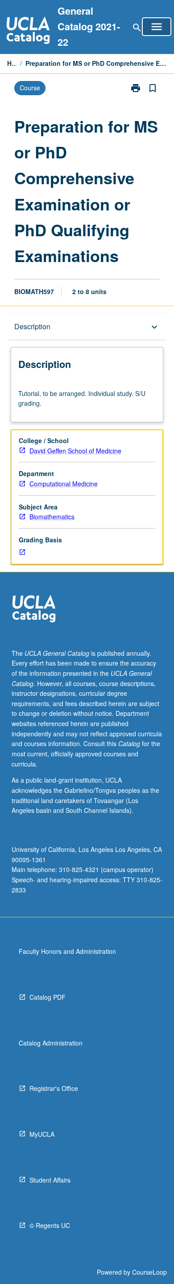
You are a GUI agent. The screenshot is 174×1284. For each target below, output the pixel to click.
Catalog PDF (47, 997)
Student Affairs (49, 1179)
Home (12, 63)
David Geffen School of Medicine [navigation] (75, 450)
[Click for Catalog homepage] (28, 31)
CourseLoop (149, 1272)
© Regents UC (49, 1225)
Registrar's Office (53, 1088)
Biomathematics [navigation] (52, 516)
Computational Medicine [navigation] (63, 483)
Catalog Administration (51, 1042)
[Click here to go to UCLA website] (34, 609)
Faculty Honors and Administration (67, 951)
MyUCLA (41, 1134)
